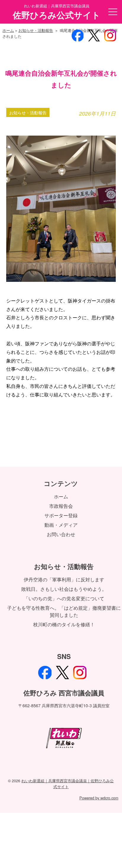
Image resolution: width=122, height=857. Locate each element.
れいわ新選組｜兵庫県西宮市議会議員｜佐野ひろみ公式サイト (67, 783)
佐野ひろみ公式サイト (56, 15)
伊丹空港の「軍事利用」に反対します (64, 579)
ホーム (8, 30)
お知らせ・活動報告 (35, 30)
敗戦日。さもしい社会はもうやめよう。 (64, 589)
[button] (112, 12)
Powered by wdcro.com (98, 798)
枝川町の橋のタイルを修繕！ (64, 624)
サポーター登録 (61, 515)
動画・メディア (61, 524)
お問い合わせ (61, 534)
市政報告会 (61, 506)
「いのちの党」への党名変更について (64, 598)
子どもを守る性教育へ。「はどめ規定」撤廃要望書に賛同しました (64, 611)
